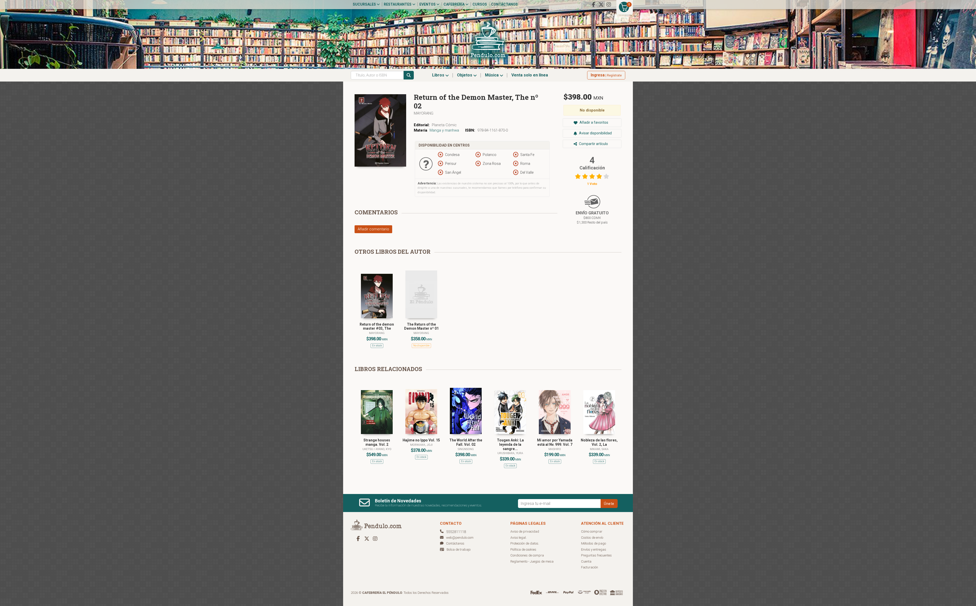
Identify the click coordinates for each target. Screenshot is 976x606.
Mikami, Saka (599, 449)
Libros (438, 75)
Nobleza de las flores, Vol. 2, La (599, 442)
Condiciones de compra (527, 555)
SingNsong (466, 449)
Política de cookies (523, 549)
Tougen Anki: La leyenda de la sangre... (510, 444)
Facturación (589, 567)
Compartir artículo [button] (593, 144)
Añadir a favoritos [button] (593, 122)
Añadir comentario (373, 229)
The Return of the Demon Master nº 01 (421, 326)
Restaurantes (398, 4)
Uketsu (368, 449)
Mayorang (423, 113)
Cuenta (586, 561)
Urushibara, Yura (510, 453)
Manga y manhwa (444, 130)
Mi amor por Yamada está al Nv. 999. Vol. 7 (554, 442)
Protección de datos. (524, 543)
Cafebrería (454, 4)
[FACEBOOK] (593, 4)
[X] (601, 4)
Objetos (465, 75)
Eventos (427, 4)
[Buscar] (409, 75)
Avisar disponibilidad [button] (595, 133)
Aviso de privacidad (524, 531)
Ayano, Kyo (383, 449)
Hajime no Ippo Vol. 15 (421, 440)
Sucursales (365, 4)
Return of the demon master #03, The (377, 326)
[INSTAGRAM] (609, 4)
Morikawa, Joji (421, 444)
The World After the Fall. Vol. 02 (465, 442)
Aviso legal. (518, 537)
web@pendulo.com (460, 537)
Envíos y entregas (593, 549)
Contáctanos (504, 4)
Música (492, 75)
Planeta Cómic (444, 125)
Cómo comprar (591, 531)
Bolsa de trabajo (458, 549)
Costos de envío (592, 537)
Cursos (479, 4)
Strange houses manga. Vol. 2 (376, 442)
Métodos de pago (593, 543)
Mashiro (554, 449)
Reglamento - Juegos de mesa (532, 561)
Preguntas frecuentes (596, 555)
